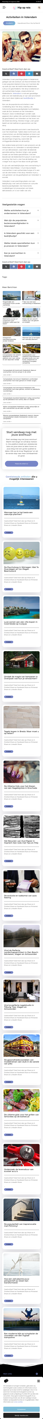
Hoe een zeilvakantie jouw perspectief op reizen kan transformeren (16, 1281)
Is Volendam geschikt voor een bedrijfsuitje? (21, 234)
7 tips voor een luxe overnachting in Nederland (31, 302)
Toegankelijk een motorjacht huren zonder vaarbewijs (11, 303)
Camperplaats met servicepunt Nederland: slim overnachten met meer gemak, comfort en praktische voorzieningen (21, 389)
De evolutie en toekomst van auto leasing (20, 897)
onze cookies (18, 1402)
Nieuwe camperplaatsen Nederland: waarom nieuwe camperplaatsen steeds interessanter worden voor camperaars (20, 417)
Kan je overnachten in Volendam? (21, 254)
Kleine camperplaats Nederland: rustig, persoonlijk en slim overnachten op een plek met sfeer (21, 407)
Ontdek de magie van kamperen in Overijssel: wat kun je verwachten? (21, 678)
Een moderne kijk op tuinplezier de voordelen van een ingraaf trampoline (21, 1335)
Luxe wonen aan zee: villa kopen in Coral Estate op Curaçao (20, 623)
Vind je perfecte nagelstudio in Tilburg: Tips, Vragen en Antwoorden (19, 1007)
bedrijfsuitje (28, 98)
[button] (38, 1381)
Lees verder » (7, 375)
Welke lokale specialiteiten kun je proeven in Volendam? (21, 244)
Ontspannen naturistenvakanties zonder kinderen (9, 339)
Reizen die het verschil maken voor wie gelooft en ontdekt (30, 320)
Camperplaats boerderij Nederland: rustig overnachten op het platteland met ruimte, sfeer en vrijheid (21, 398)
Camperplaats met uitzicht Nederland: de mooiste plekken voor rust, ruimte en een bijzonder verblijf (12, 357)
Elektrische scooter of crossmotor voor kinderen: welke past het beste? (11, 321)
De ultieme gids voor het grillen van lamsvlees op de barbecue (21, 1116)
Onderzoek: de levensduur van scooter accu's (19, 1170)
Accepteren (21, 1409)
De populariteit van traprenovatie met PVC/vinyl (20, 1225)
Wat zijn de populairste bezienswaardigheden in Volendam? (21, 223)
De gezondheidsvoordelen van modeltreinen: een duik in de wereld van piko (21, 1062)
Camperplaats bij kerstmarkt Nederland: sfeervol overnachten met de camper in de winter (19, 371)
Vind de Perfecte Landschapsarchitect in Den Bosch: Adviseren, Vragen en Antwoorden (21, 952)
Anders (9, 23)
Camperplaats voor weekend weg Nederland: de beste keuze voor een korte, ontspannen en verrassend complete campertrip (31, 359)
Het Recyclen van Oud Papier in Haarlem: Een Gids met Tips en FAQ (21, 842)
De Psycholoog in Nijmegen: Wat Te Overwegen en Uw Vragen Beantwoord (21, 569)
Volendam (17, 93)
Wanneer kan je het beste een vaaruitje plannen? (31, 338)
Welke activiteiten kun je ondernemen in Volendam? (21, 211)
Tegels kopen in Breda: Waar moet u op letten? (21, 732)
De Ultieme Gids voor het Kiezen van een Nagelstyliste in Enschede (20, 787)
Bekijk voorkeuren (21, 1415)
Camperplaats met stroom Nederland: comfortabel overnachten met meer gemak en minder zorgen (20, 379)
